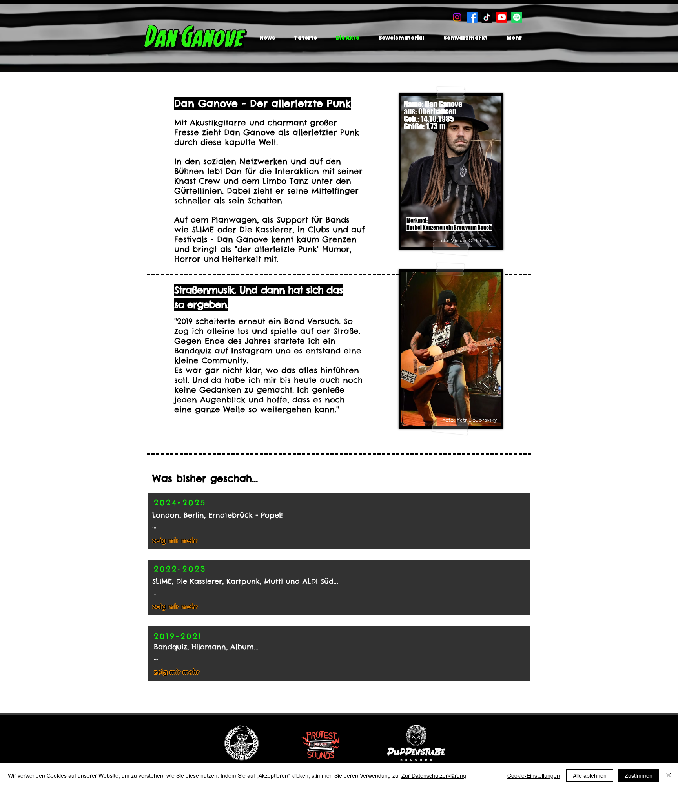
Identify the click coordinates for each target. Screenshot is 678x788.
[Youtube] (501, 17)
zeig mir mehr (175, 540)
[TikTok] (486, 17)
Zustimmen (638, 775)
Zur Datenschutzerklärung (433, 775)
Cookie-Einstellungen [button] (533, 775)
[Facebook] (472, 17)
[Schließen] (668, 775)
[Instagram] (457, 17)
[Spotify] (516, 17)
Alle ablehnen (590, 775)
